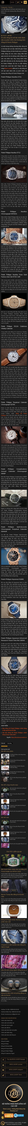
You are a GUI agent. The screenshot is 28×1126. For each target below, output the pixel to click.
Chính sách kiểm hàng (6, 1032)
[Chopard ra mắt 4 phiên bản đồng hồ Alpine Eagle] (5, 807)
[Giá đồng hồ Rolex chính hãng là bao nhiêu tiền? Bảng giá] (5, 756)
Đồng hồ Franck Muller (6, 1048)
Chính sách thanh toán (6, 1020)
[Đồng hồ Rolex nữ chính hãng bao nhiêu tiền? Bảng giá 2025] (5, 767)
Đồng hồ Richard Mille (6, 1046)
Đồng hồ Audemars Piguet (7, 1053)
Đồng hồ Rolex (5, 1043)
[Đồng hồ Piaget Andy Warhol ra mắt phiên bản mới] (5, 801)
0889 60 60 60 (14, 1009)
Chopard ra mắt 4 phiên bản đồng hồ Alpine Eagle (18, 806)
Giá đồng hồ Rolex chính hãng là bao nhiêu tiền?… (18, 755)
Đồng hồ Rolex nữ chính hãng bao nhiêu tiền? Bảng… (17, 766)
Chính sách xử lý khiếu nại (7, 1023)
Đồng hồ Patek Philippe (7, 1051)
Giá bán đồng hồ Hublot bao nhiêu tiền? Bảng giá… (17, 772)
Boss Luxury (8, 68)
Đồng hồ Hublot (5, 1041)
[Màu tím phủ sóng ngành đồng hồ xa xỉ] (5, 813)
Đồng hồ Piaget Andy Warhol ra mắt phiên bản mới (18, 800)
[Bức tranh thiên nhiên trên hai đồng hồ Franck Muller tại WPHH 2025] (5, 789)
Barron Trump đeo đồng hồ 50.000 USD (17, 794)
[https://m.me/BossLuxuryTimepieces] (3, 1117)
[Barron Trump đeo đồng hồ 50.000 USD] (5, 795)
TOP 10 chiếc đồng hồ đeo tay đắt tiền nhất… (18, 778)
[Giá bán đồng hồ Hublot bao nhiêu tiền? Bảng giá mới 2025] (5, 773)
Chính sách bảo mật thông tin (8, 1035)
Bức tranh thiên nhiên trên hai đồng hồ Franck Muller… (18, 789)
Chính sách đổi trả (5, 1027)
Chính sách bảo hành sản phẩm (9, 1030)
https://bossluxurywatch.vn (19, 737)
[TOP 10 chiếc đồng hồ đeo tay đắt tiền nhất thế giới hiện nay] (5, 779)
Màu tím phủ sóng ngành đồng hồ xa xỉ (18, 811)
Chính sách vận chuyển (7, 1025)
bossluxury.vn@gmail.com (12, 1014)
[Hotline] (2, 1123)
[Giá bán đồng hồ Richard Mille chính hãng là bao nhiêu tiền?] (5, 762)
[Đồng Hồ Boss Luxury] (2, 2)
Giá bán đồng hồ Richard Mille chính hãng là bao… (17, 761)
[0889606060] (3, 1113)
